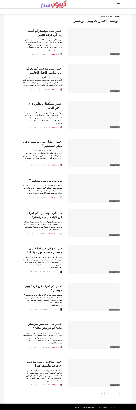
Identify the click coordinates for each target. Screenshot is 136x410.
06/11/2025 (46, 127)
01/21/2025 (46, 271)
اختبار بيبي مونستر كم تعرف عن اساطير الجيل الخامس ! (44, 70)
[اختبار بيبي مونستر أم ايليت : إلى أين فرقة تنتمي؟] (94, 42)
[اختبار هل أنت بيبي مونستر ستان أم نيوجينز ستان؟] (94, 335)
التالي (108, 393)
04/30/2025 (46, 165)
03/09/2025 (44, 197)
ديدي (53, 271)
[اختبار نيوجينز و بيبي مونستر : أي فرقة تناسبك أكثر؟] (94, 373)
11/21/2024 (46, 347)
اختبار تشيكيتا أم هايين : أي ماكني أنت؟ (45, 105)
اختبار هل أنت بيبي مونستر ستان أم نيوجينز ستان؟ (45, 325)
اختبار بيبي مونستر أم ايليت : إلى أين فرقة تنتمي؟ (44, 32)
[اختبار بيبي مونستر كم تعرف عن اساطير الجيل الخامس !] (94, 78)
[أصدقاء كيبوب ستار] (118, 176)
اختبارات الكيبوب (115, 54)
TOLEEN (52, 197)
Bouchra (52, 54)
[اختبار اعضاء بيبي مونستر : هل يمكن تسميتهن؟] (94, 153)
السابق (115, 393)
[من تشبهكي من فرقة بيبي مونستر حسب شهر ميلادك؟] (94, 259)
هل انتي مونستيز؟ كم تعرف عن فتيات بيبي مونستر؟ (44, 215)
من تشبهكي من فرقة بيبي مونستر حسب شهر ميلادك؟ (44, 250)
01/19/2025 (46, 309)
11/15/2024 (46, 385)
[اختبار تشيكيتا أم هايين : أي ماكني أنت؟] (94, 115)
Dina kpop (52, 234)
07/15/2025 (44, 54)
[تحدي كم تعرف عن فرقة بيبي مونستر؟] (94, 297)
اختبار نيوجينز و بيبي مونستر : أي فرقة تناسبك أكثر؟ (43, 363)
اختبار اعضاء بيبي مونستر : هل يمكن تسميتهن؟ (42, 143)
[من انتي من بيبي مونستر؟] (94, 188)
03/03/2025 (43, 234)
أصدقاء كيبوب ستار (114, 201)
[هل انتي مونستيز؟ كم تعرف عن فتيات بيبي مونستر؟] (94, 223)
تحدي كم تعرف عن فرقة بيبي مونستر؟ (43, 288)
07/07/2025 (46, 89)
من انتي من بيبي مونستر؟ (45, 180)
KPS (53, 89)
